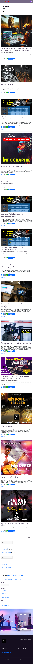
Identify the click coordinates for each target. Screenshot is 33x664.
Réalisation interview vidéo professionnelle (16, 343)
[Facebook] (18, 648)
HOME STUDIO (8, 251)
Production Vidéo (9, 268)
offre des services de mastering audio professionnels (10, 565)
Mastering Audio (3, 120)
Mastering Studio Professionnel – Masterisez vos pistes (16, 573)
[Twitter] (20, 648)
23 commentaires (3, 268)
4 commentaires (3, 251)
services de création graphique (12, 166)
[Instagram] (23, 648)
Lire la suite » (3, 94)
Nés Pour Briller (6, 426)
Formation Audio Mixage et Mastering (10, 576)
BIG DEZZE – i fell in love (9, 477)
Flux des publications (5, 604)
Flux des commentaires (5, 605)
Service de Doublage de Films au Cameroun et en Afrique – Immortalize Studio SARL (14, 548)
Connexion (3, 602)
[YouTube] (25, 648)
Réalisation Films (7, 84)
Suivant (29, 537)
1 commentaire (3, 380)
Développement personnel (5, 52)
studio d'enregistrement (19, 251)
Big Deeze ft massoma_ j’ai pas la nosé (14, 524)
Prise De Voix (5, 181)
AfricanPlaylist (3, 525)
